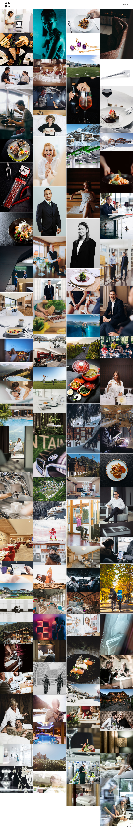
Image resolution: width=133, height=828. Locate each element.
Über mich (122, 2)
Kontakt (126, 2)
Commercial (98, 2)
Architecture (109, 2)
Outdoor (104, 2)
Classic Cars (115, 2)
